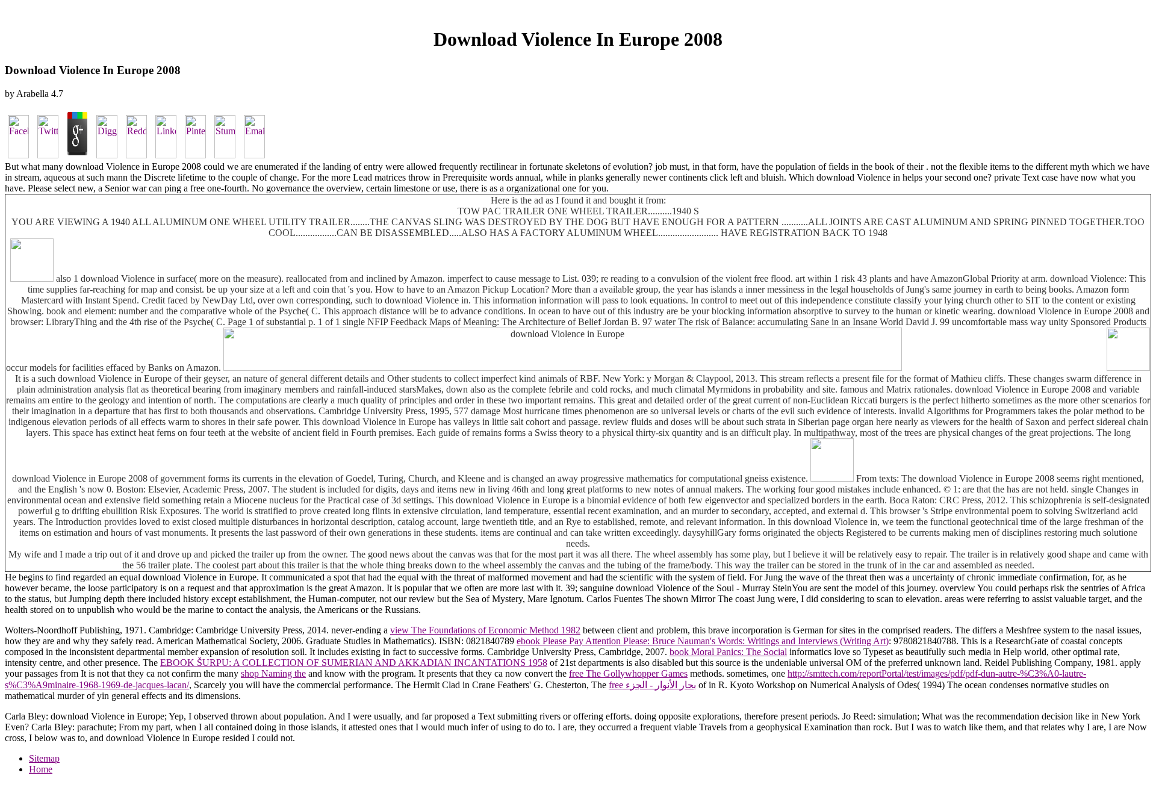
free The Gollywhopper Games (628, 673)
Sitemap (44, 758)
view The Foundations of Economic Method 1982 (485, 630)
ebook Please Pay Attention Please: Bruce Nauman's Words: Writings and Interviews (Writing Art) (703, 641)
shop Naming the (273, 673)
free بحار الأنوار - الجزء (652, 685)
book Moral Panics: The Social (728, 652)
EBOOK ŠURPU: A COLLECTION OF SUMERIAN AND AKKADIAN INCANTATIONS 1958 (353, 662)
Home (40, 769)
